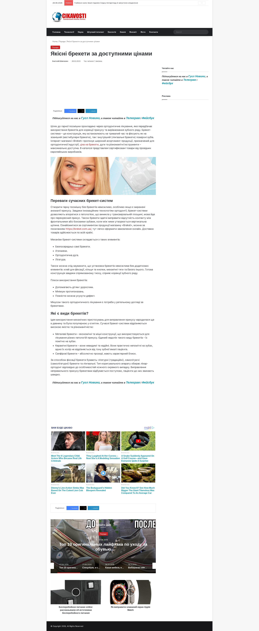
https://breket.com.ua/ (78, 228)
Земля (123, 32)
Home (54, 41)
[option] (103, 546)
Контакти (153, 32)
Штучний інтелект (95, 32)
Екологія (112, 32)
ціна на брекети (89, 144)
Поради (62, 41)
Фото (143, 32)
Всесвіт (133, 32)
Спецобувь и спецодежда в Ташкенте (103, 546)
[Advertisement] (103, 86)
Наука (80, 32)
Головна (56, 32)
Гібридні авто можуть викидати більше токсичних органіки (100, 3)
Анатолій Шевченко (60, 61)
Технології (69, 32)
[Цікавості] (69, 17)
